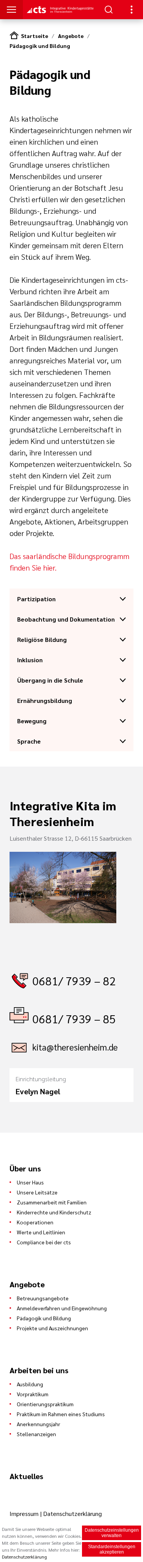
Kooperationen (35, 1222)
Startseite (34, 35)
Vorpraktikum (32, 1393)
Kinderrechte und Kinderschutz (54, 1212)
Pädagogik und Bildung (40, 45)
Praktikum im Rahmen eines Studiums (61, 1413)
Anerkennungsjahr (38, 1423)
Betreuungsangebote (43, 1298)
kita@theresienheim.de (75, 1046)
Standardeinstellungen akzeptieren (111, 1549)
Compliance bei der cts (44, 1242)
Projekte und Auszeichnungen (52, 1327)
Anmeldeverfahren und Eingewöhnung (62, 1308)
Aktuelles (26, 1476)
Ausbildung (30, 1384)
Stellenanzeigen (36, 1433)
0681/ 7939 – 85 (74, 1018)
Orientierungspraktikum (45, 1403)
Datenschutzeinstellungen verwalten (112, 1532)
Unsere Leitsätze (37, 1192)
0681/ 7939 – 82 (74, 980)
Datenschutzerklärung (72, 1513)
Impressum (25, 1513)
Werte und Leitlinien (41, 1232)
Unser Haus (30, 1182)
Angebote (71, 35)
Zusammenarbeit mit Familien (52, 1202)
